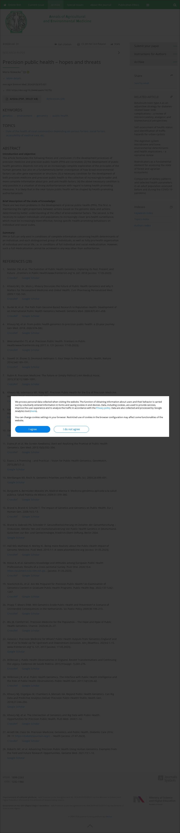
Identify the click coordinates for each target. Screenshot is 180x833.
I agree (33, 429)
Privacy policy (103, 408)
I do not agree (71, 429)
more (33, 411)
